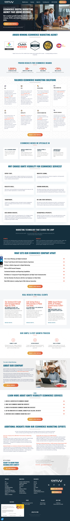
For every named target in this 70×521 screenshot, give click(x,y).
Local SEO (6, 483)
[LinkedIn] (1, 260)
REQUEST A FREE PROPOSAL (56, 489)
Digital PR (23, 115)
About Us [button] (38, 2)
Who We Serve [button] (25, 2)
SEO (5, 481)
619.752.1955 (54, 2)
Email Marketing (7, 489)
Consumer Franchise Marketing (24, 481)
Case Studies (36, 487)
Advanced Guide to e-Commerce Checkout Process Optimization (17, 446)
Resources (36, 479)
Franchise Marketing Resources (39, 491)
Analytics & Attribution (8, 494)
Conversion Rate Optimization (10, 490)
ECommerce (21, 486)
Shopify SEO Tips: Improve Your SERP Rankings (46, 435)
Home (4, 7)
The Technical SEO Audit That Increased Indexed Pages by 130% (13, 303)
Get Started (62, 2)
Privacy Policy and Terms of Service (35, 515)
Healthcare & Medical (22, 489)
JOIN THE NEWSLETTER (56, 492)
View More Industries (22, 493)
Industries (21, 479)
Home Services (21, 490)
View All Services (11, 385)
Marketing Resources (37, 490)
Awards (35, 484)
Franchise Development (23, 483)
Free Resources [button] (46, 2)
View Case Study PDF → (9, 322)
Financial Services (22, 491)
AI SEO (6, 484)
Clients (35, 486)
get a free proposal (11, 468)
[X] (1, 263)
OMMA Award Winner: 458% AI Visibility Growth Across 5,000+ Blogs (55, 304)
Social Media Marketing (9, 487)
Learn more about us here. (23, 371)
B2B (20, 487)
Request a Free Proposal (11, 24)
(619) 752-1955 (35, 512)
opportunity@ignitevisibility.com (46, 464)
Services (8, 7)
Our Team (35, 483)
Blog (34, 489)
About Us (35, 481)
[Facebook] (1, 257)
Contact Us (35, 493)
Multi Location (21, 484)
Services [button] (32, 2)
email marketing (60, 91)
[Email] (1, 266)
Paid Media (6, 486)
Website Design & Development (10, 491)
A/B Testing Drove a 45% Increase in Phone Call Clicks (34, 303)
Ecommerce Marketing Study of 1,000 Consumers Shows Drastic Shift (51, 443)
